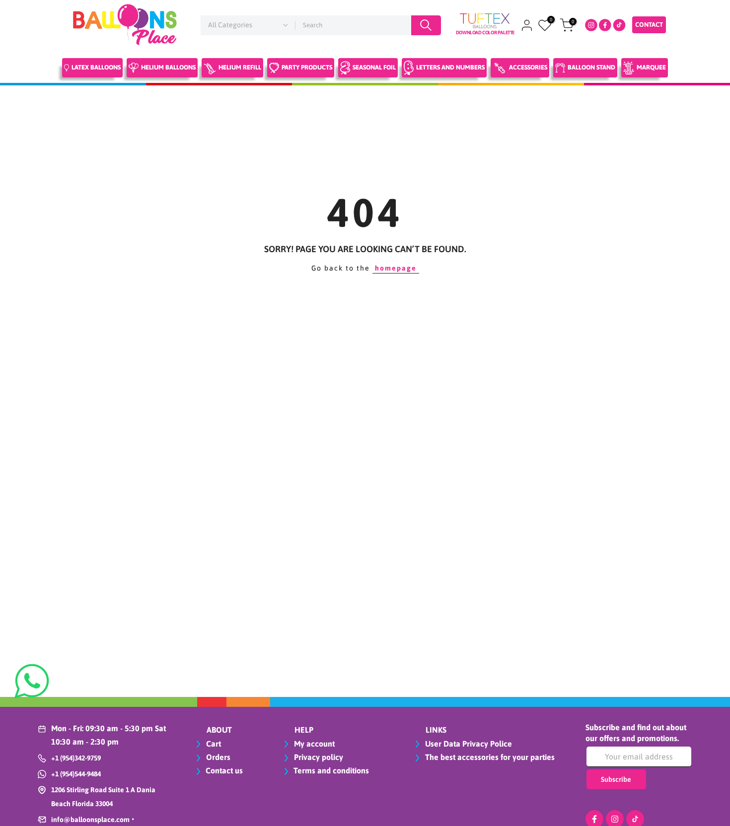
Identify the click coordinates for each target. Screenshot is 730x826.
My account (313, 743)
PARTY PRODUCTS (307, 67)
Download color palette (485, 32)
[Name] (426, 25)
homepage (396, 268)
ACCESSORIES (528, 67)
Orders (217, 757)
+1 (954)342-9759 (76, 758)
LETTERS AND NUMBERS (450, 67)
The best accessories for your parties (489, 757)
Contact (649, 24)
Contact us (224, 770)
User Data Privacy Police (467, 743)
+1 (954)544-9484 (76, 774)
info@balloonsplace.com (90, 820)
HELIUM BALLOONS (168, 67)
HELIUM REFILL (240, 67)
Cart (212, 743)
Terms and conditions (331, 770)
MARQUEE (651, 67)
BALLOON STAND (591, 67)
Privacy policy (317, 757)
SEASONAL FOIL (374, 67)
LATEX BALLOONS (96, 67)
